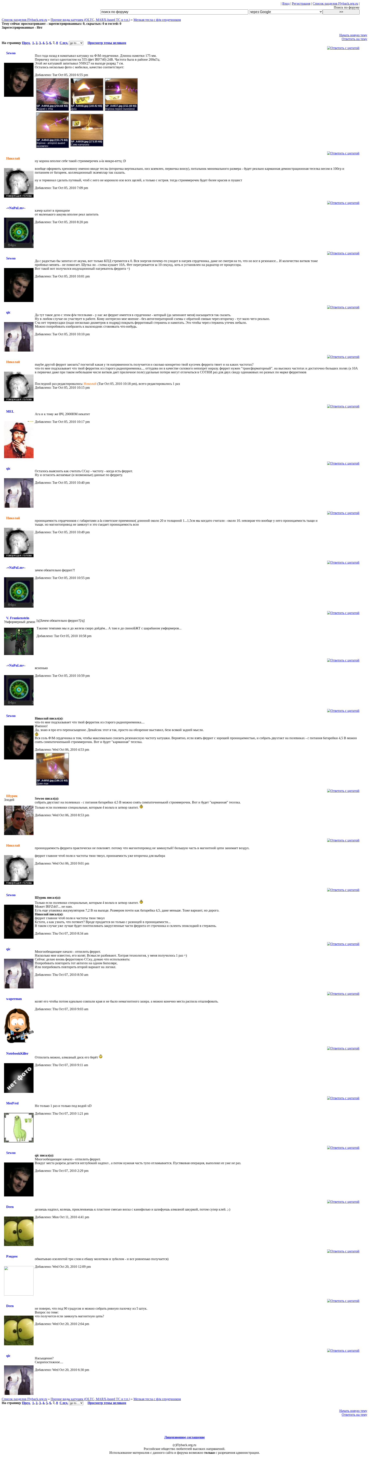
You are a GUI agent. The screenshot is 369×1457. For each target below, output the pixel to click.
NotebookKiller (17, 1053)
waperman (14, 999)
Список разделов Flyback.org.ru (335, 3)
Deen (10, 1207)
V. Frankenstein (17, 618)
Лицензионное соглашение (184, 1437)
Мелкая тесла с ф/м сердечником (157, 20)
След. (64, 43)
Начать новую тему (353, 35)
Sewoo (11, 53)
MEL (10, 411)
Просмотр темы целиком (107, 43)
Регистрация (301, 3)
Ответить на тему (354, 39)
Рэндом (12, 1256)
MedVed (12, 1103)
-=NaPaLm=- (15, 208)
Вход (286, 3)
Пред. (26, 43)
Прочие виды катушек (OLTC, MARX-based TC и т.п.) (90, 20)
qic (8, 312)
